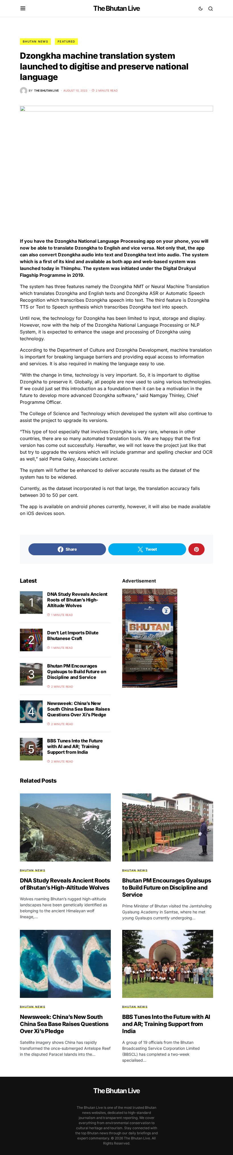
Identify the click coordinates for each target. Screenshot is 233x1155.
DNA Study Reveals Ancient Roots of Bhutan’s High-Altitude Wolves (77, 599)
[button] (23, 8)
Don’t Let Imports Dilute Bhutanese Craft (72, 635)
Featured (66, 41)
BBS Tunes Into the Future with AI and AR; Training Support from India (75, 746)
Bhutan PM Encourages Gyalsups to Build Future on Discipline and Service (76, 671)
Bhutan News (35, 41)
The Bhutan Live (116, 8)
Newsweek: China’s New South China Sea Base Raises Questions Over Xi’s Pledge (78, 708)
